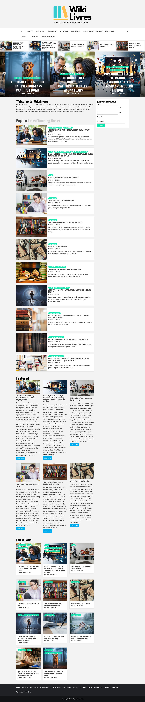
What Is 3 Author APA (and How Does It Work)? (54, 637)
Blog (71, 74)
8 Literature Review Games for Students (48, 45)
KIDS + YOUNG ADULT (54, 313)
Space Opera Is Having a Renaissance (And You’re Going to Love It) (69, 291)
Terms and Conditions (48, 37)
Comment (100, 121)
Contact (35, 37)
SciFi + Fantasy (110, 31)
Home (22, 31)
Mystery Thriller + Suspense (92, 31)
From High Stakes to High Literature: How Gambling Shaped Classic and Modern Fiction (20, 45)
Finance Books (52, 31)
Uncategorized (50, 615)
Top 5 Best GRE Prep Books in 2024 (77, 45)
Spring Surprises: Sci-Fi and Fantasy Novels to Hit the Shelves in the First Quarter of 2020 (68, 360)
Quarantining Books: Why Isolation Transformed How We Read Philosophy (28, 673)
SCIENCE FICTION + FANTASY (117, 70)
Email (99, 117)
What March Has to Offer (135, 45)
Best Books (40, 31)
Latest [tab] (32, 120)
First (119, 108)
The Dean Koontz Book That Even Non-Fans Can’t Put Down (27, 86)
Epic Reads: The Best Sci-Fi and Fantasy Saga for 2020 (68, 339)
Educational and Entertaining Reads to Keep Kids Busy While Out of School (68, 316)
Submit (101, 125)
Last (119, 112)
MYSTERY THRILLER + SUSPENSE (31, 78)
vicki (23, 94)
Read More (20, 458)
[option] (14, 46)
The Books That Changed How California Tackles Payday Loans (72, 83)
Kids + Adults (75, 31)
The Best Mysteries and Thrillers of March (64, 269)
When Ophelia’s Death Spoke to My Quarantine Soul (81, 637)
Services (23, 37)
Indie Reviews (63, 31)
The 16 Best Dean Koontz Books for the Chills (106, 45)
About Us (30, 31)
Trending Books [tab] (48, 120)
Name (99, 104)
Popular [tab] (22, 120)
